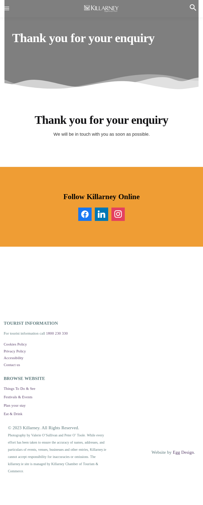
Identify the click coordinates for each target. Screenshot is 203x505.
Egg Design (183, 452)
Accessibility (14, 358)
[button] (195, 9)
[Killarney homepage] (101, 8)
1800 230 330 (57, 333)
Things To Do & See (19, 389)
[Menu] (11, 8)
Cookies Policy (15, 344)
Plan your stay (15, 405)
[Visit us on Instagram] (118, 213)
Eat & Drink (13, 414)
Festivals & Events (18, 397)
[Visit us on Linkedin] (101, 213)
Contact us (12, 365)
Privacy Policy (15, 351)
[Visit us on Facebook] (85, 213)
